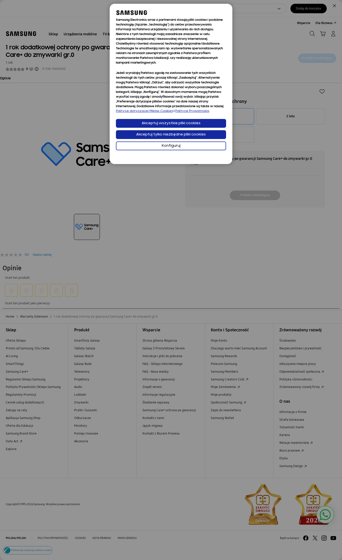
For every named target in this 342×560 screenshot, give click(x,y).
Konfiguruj (171, 146)
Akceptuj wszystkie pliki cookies (171, 123)
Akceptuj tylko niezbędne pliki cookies (171, 134)
